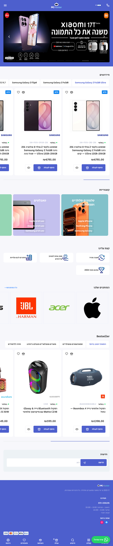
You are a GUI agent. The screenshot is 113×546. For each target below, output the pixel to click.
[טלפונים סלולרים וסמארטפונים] (84, 215)
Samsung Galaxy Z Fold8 (55, 82)
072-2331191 (104, 503)
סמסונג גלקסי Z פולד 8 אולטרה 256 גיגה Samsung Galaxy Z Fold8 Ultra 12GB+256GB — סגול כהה (39, 150)
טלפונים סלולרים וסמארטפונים (83, 202)
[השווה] (71, 92)
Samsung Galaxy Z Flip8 (24, 82)
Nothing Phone (84, 226)
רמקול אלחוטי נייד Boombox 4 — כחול (87, 410)
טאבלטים (40, 200)
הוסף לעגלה (97, 167)
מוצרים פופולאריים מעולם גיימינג (41, 344)
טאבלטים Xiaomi (35, 226)
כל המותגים (12, 287)
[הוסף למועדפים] (66, 92)
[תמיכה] (108, 5)
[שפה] (98, 5)
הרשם (101, 462)
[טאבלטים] (36, 215)
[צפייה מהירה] (76, 167)
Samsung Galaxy (83, 230)
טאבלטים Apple (36, 221)
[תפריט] (5, 5)
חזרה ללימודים (14, 344)
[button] (8, 36)
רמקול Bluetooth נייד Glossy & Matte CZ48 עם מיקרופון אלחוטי (40, 410)
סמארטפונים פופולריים (73, 344)
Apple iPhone (85, 221)
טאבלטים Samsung (35, 230)
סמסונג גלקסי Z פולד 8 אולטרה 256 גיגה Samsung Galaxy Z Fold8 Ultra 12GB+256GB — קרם (87, 150)
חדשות (103, 454)
